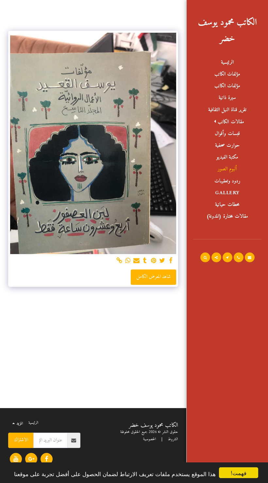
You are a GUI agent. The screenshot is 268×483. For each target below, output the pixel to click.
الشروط (173, 439)
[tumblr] (145, 261)
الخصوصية (149, 439)
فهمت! (238, 473)
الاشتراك (21, 440)
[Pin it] (153, 261)
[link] (119, 261)
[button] (227, 122)
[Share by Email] (136, 261)
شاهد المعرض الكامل (154, 276)
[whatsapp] (128, 261)
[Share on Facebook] (171, 261)
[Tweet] (162, 261)
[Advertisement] (93, 349)
